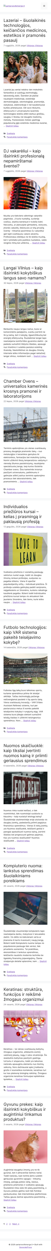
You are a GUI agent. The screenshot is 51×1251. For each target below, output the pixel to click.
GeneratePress (25, 1247)
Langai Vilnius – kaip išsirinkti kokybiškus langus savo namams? (25, 272)
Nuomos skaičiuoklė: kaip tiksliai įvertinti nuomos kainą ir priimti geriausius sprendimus (25, 753)
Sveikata (11, 133)
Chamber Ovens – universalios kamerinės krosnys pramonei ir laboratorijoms (25, 389)
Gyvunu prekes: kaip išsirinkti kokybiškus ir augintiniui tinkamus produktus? (25, 1112)
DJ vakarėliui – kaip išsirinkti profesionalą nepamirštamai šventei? (24, 158)
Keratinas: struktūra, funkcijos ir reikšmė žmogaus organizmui (24, 994)
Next (15, 1224)
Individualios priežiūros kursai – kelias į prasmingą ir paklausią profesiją (23, 514)
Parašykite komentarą (17, 137)
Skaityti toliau (12, 126)
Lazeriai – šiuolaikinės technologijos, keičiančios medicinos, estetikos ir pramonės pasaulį (25, 30)
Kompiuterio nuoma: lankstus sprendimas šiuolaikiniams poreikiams (23, 873)
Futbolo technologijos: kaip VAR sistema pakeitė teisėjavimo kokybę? (25, 635)
